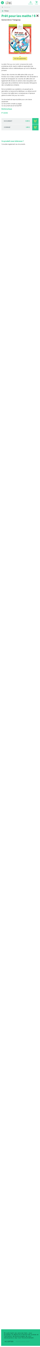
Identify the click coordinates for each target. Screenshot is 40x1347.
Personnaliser (23, 1341)
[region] (20, 83)
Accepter (9, 1341)
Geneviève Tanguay (11, 20)
